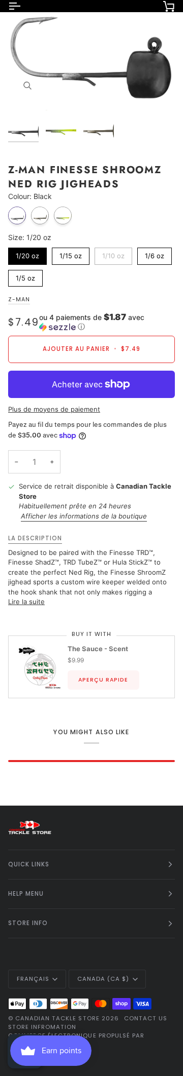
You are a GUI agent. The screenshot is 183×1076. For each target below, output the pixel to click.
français (33, 979)
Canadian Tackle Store (57, 1018)
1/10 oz (113, 254)
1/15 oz (70, 254)
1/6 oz (154, 254)
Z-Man (19, 299)
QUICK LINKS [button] (28, 864)
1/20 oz (27, 254)
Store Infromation (42, 1027)
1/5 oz (25, 276)
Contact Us (145, 1018)
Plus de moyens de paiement (54, 409)
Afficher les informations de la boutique (84, 516)
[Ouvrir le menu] (23, 6)
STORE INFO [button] (28, 923)
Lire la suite (26, 601)
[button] (107, 322)
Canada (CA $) (103, 979)
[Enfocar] (27, 86)
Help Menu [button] (26, 894)
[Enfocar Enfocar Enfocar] (91, 58)
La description (35, 538)
